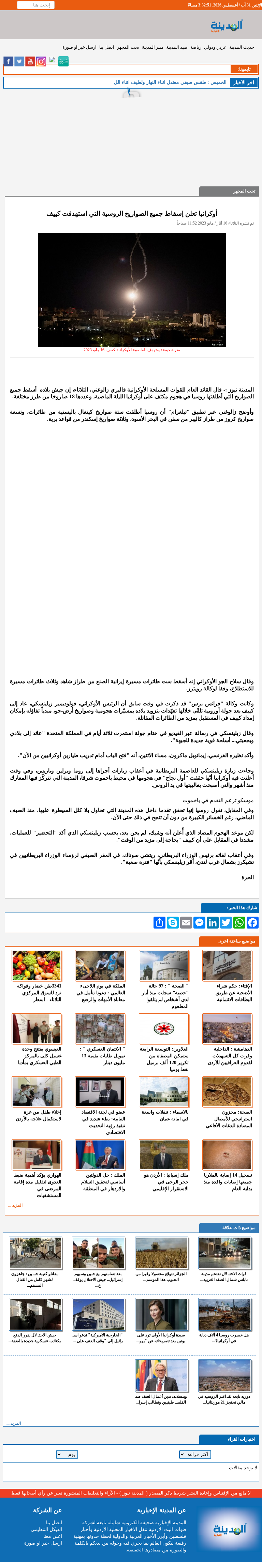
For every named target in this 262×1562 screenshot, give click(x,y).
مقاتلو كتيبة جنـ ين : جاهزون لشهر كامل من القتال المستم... (34, 1279)
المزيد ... (15, 1205)
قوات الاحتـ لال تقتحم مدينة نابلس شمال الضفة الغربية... (224, 1276)
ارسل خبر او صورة (79, 47)
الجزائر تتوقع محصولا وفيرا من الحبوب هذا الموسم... (161, 1276)
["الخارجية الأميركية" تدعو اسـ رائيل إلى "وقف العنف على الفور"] (98, 1314)
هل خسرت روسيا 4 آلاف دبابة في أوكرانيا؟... (224, 1338)
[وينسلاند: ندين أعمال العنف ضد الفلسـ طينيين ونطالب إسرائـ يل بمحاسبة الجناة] (161, 1375)
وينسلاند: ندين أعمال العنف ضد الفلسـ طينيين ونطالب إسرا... (161, 1399)
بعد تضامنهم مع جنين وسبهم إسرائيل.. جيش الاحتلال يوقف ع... (97, 1279)
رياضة (195, 47)
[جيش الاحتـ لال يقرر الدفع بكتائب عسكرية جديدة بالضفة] (35, 1314)
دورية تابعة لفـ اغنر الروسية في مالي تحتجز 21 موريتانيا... (224, 1399)
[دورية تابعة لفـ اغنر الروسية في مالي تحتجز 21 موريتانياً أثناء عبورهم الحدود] (225, 1375)
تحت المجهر (128, 47)
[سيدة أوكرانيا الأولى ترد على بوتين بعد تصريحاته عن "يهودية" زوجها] (161, 1314)
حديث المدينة (241, 47)
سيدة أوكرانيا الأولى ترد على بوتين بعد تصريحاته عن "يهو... (160, 1338)
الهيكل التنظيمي (46, 1529)
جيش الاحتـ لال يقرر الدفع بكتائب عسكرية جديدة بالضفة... (35, 1338)
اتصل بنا (106, 47)
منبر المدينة (152, 47)
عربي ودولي (215, 47)
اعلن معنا (52, 1536)
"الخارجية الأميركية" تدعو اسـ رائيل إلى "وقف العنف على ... (98, 1338)
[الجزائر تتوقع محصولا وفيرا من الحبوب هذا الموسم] (161, 1253)
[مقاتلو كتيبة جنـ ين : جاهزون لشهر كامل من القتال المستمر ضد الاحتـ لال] (35, 1253)
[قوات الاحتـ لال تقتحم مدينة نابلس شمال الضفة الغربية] (225, 1253)
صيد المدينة (177, 47)
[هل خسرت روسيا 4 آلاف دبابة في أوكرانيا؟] (225, 1314)
